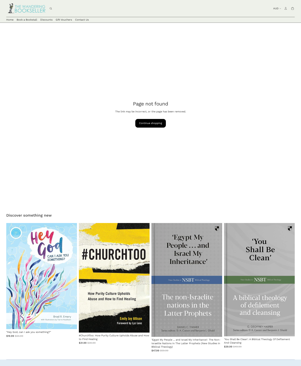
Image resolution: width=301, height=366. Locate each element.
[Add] (72, 324)
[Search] (50, 8)
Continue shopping (150, 123)
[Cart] (292, 8)
